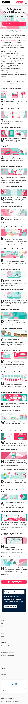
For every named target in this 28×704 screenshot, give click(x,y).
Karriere (3, 633)
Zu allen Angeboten (10, 606)
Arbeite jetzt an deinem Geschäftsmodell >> (14, 582)
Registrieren (20, 2)
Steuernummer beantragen (8, 652)
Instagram (3, 671)
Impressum (8, 701)
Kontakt (3, 620)
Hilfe (2, 623)
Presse (2, 636)
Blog (2, 617)
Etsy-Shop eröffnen (6, 649)
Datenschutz (16, 701)
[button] (26, 2)
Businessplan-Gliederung (7, 655)
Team (2, 630)
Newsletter (4, 674)
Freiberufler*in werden (6, 662)
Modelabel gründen (6, 658)
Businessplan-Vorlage (6, 645)
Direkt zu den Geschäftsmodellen (13, 24)
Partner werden (5, 626)
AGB (2, 701)
